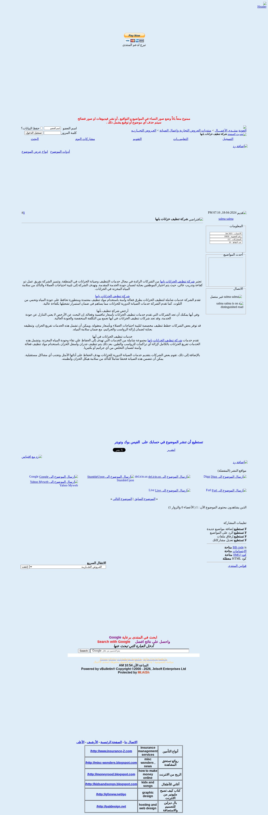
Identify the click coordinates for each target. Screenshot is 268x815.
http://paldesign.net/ (111, 806)
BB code (238, 547)
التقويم (137, 139)
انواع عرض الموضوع (35, 151)
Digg (207, 476)
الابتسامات (239, 551)
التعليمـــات (180, 139)
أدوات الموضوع (60, 151)
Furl (208, 490)
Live (151, 490)
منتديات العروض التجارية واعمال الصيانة (185, 130)
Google (33, 476)
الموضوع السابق (144, 499)
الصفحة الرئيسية (111, 742)
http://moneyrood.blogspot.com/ (111, 774)
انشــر (171, 449)
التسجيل (227, 139)
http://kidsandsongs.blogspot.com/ (111, 784)
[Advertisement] (129, 8)
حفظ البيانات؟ (30, 128)
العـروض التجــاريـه (143, 130)
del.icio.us (141, 476)
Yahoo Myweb (68, 485)
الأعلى (80, 742)
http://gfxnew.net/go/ (111, 794)
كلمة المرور (69, 132)
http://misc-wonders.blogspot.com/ (111, 762)
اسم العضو (70, 128)
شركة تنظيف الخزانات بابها (177, 281)
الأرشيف (92, 742)
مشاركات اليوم (85, 139)
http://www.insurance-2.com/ (111, 751)
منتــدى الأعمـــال (226, 130)
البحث (35, 139)
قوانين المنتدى (237, 565)
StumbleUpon (125, 480)
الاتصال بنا (130, 742)
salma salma (226, 218)
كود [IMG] (239, 554)
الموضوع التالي (122, 499)
